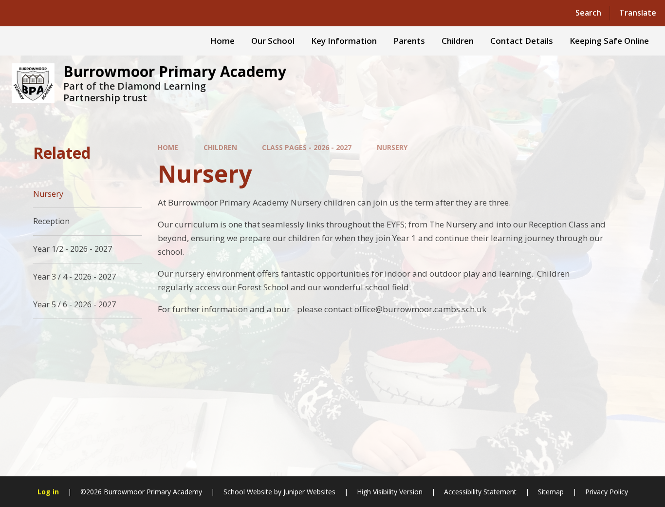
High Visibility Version (390, 491)
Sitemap (551, 491)
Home (168, 147)
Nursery (392, 147)
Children (220, 147)
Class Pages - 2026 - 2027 (306, 147)
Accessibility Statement (480, 491)
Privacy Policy (606, 491)
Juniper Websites (309, 491)
